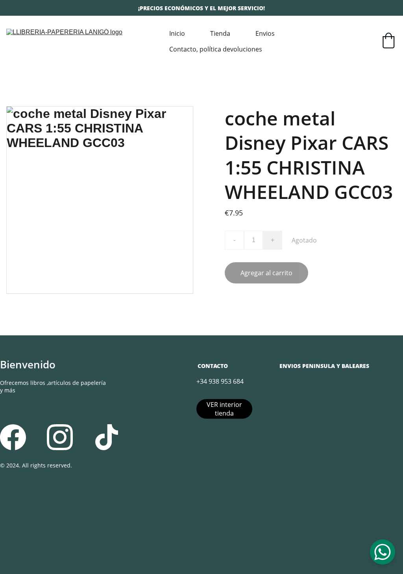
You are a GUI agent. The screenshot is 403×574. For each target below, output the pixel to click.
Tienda (220, 33)
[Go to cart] (388, 41)
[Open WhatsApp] (382, 552)
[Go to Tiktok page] (107, 437)
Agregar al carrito (266, 273)
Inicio (177, 33)
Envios (265, 33)
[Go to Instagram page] (60, 437)
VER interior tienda (224, 409)
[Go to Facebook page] (13, 437)
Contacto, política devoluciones (215, 49)
